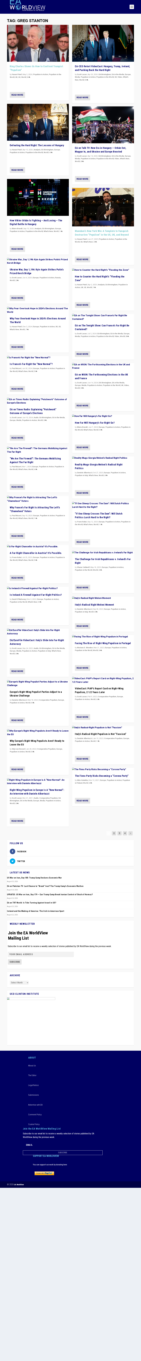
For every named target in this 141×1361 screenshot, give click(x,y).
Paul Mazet (16, 368)
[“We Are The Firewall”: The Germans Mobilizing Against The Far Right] (38, 450)
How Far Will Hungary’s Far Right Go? (95, 422)
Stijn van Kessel (18, 749)
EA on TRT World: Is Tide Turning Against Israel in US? (31, 903)
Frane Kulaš (16, 557)
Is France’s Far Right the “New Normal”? (31, 364)
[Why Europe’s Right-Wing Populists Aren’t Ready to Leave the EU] (38, 732)
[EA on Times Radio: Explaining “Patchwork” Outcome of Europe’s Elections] (38, 401)
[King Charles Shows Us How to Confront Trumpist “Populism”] (38, 43)
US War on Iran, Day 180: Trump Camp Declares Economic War (34, 878)
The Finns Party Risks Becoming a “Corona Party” (102, 775)
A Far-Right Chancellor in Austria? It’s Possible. (36, 553)
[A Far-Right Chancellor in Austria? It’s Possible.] (38, 547)
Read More (17, 94)
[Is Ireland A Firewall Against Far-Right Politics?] (38, 588)
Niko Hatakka (82, 780)
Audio (36, 417)
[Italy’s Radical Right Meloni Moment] (103, 598)
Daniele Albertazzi (19, 700)
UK (16, 77)
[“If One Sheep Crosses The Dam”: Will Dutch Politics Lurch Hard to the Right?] (103, 505)
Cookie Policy (34, 1124)
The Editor (32, 1075)
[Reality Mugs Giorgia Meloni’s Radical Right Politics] (103, 458)
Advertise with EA (35, 1105)
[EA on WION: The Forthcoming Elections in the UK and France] (103, 366)
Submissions (33, 1095)
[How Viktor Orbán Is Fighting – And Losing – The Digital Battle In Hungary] (38, 197)
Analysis (37, 150)
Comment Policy (35, 1114)
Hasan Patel (17, 74)
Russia (58, 277)
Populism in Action (40, 74)
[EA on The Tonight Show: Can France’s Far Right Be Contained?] (103, 317)
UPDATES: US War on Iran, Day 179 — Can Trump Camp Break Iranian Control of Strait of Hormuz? (50, 894)
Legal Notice (33, 1085)
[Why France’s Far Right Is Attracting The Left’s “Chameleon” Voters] (38, 499)
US (19, 77)
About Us (32, 1065)
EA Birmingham (47, 150)
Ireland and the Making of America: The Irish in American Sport (35, 911)
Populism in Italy (44, 651)
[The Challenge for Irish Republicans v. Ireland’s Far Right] (103, 553)
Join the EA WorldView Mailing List (28, 935)
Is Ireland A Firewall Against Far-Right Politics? (36, 594)
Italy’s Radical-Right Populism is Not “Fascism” (100, 734)
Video (120, 77)
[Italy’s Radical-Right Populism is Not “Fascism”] (103, 728)
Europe (57, 150)
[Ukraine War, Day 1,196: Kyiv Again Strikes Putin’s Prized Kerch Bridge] (38, 261)
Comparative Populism (48, 700)
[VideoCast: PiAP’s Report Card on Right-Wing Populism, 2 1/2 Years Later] (103, 680)
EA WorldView (19, 1185)
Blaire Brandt (17, 228)
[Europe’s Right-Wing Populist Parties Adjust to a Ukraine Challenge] (38, 683)
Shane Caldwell (83, 567)
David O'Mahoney (19, 599)
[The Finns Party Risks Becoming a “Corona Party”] (103, 769)
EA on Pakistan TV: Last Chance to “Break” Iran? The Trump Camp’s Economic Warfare (45, 886)
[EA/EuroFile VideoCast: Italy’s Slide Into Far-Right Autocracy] (38, 632)
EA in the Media (58, 417)
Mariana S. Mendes (85, 647)
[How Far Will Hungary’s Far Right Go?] (103, 416)
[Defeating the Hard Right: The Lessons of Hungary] (38, 122)
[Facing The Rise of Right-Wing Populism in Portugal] (103, 637)
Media (18, 420)
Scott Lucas (16, 277)
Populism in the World (34, 152)
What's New (48, 231)
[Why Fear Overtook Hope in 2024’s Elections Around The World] (38, 310)
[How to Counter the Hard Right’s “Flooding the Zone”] (103, 270)
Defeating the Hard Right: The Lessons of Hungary (37, 145)
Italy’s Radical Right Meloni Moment (94, 604)
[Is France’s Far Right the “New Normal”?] (38, 358)
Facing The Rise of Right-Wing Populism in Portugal (103, 643)
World (23, 77)
